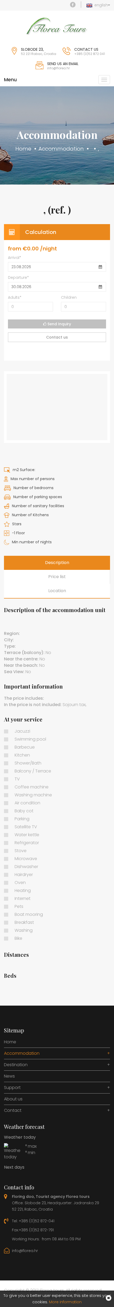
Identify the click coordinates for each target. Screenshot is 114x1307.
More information (65, 1302)
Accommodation (61, 148)
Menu (10, 79)
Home (23, 148)
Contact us (57, 337)
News (9, 1076)
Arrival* (14, 257)
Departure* (18, 277)
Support (57, 1088)
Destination (57, 1065)
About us (13, 1099)
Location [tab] (57, 591)
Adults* (14, 297)
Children (69, 297)
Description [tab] (57, 562)
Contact (57, 1110)
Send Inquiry (58, 324)
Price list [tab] (57, 577)
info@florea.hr (25, 1250)
